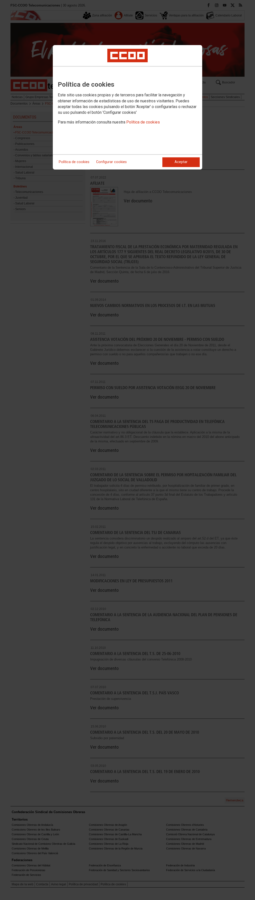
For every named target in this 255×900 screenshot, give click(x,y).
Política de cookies (143, 122)
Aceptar (181, 162)
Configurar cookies (111, 162)
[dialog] (127, 107)
